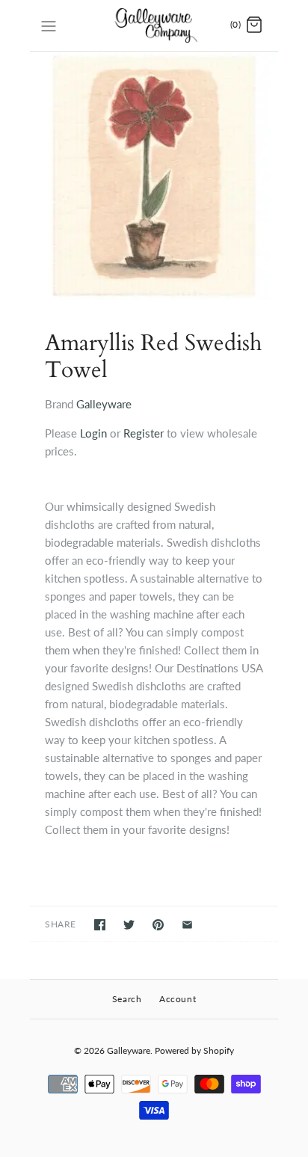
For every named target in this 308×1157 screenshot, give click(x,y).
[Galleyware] (154, 25)
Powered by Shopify (194, 1050)
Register (143, 433)
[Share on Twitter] (129, 924)
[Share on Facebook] (99, 924)
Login (93, 433)
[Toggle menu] (48, 24)
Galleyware (104, 404)
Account (177, 998)
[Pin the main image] (158, 924)
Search (127, 998)
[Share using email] (187, 924)
